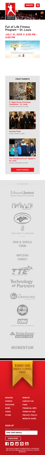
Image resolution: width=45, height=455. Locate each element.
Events (8, 401)
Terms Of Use (28, 412)
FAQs (24, 405)
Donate (29, 5)
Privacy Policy (29, 415)
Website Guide (29, 419)
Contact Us (28, 401)
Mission (9, 398)
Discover (9, 405)
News (7, 408)
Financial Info (29, 408)
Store (8, 415)
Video (8, 412)
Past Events (22, 170)
